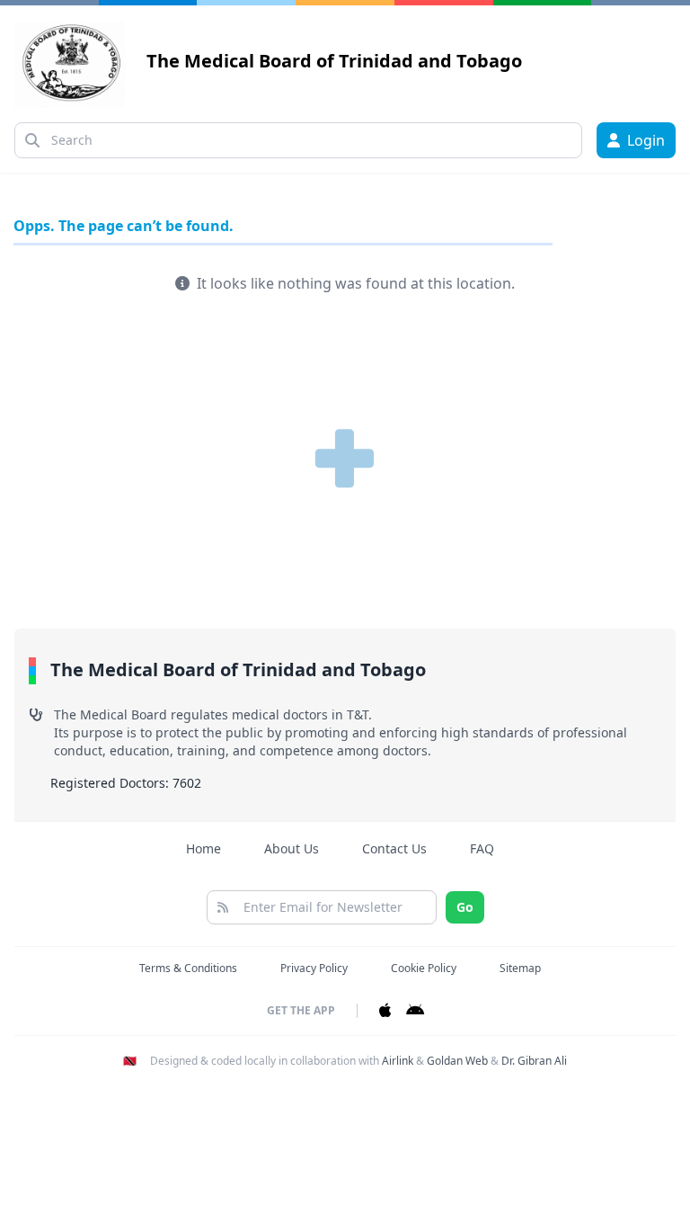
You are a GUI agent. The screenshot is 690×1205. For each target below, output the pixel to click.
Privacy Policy (314, 968)
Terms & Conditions (188, 968)
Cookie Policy (423, 968)
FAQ (482, 848)
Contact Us (394, 848)
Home (203, 848)
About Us (291, 848)
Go (464, 906)
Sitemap (520, 968)
